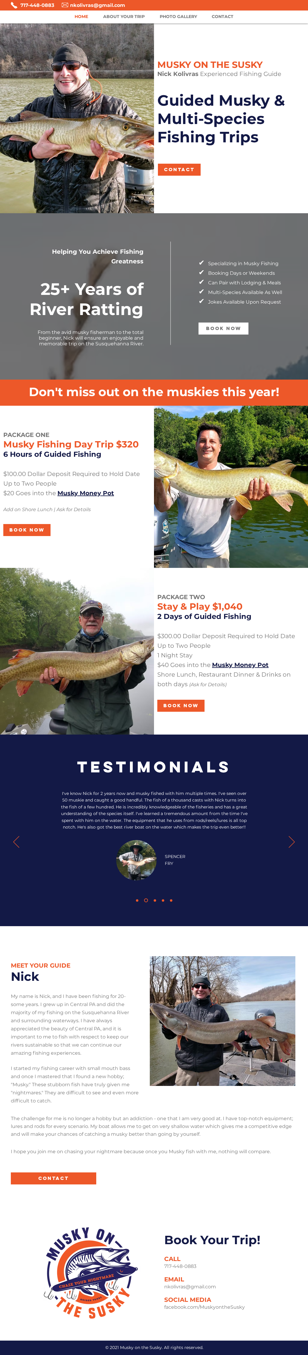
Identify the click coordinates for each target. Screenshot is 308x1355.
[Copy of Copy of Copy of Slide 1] (171, 900)
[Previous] (16, 842)
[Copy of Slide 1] (137, 900)
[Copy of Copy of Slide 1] (154, 900)
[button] (85, 493)
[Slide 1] (145, 900)
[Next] (292, 842)
